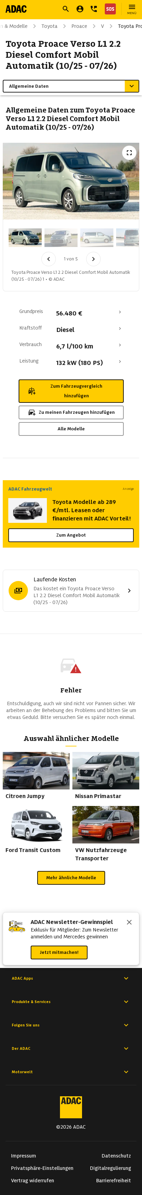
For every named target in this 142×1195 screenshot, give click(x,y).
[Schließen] (129, 923)
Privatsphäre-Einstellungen (42, 1168)
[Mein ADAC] (80, 9)
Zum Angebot (71, 535)
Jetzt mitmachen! (59, 952)
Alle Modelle (71, 429)
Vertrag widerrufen (32, 1180)
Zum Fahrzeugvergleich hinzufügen (76, 391)
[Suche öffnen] (65, 9)
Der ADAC (21, 1048)
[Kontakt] (94, 9)
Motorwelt (22, 1071)
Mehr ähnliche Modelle (71, 878)
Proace (79, 26)
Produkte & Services (31, 1001)
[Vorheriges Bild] (48, 259)
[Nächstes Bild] (93, 259)
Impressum (23, 1156)
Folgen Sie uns (26, 1025)
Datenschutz (116, 1156)
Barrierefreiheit (113, 1180)
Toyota (49, 26)
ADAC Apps (22, 978)
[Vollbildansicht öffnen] (129, 153)
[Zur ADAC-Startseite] (16, 8)
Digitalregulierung (110, 1168)
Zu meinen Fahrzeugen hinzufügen (77, 412)
